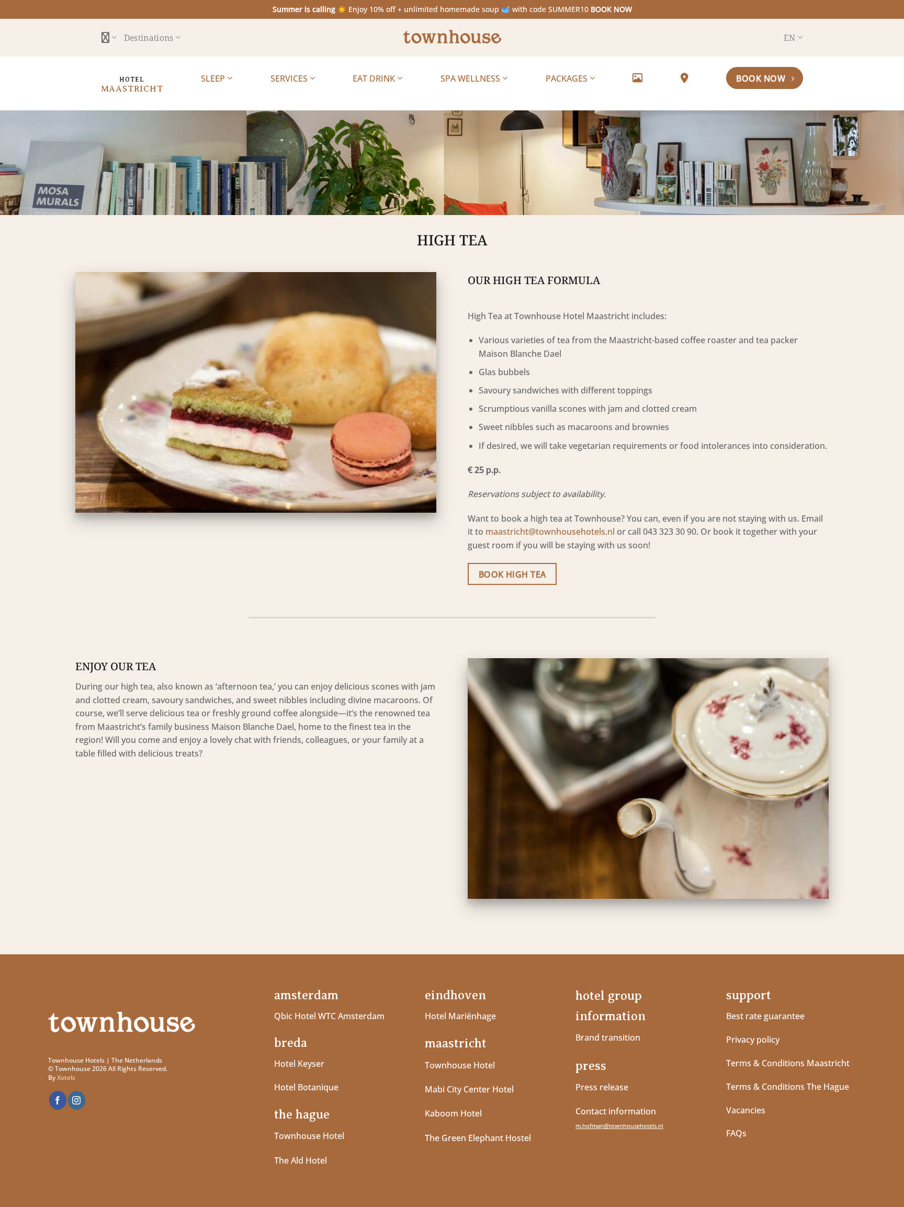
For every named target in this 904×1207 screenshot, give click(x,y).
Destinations (149, 37)
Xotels (66, 1077)
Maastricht (132, 89)
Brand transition (607, 1037)
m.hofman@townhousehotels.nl (619, 1126)
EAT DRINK (375, 78)
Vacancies (745, 1110)
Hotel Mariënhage (460, 1016)
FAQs (736, 1133)
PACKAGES (568, 78)
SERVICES (290, 78)
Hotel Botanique (306, 1087)
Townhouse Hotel (309, 1136)
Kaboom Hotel (453, 1113)
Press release (601, 1087)
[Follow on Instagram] (76, 1100)
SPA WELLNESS (471, 78)
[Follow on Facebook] (57, 1100)
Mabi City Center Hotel (469, 1089)
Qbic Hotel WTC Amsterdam (329, 1016)
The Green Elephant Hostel (478, 1138)
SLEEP (214, 78)
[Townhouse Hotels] (452, 37)
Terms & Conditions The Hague (787, 1086)
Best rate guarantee (765, 1016)
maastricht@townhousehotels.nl (550, 531)
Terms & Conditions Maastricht (788, 1063)
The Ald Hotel (300, 1160)
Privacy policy (752, 1039)
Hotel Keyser (299, 1063)
